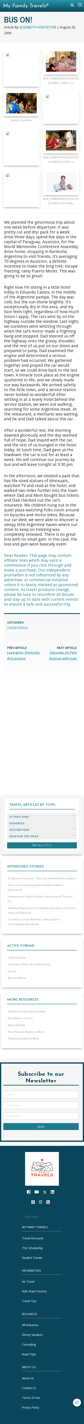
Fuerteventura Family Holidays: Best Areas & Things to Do (40, 899)
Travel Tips (29, 1301)
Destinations (19, 830)
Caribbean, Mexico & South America (29, 964)
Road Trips (29, 1354)
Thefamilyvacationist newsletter (27, 1011)
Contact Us (29, 1388)
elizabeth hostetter (38, 27)
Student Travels (32, 1258)
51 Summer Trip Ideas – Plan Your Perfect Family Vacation (42, 878)
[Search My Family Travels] (72, 6)
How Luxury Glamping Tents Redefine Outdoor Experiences (36, 887)
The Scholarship (32, 1248)
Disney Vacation (32, 1335)
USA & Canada (16, 958)
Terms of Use (31, 1398)
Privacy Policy (30, 1407)
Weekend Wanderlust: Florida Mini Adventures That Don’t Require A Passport (42, 910)
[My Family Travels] (42, 1168)
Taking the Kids (16, 1025)
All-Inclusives (30, 1325)
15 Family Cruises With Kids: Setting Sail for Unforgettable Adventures (34, 922)
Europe (12, 971)
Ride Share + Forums (20, 1018)
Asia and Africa (17, 978)
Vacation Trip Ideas (24, 836)
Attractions (19, 817)
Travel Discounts (33, 1238)
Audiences (17, 823)
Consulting (29, 1344)
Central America (17, 627)
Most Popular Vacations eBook (26, 1032)
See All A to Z (42, 845)
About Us (28, 1378)
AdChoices (32, 1217)
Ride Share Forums (34, 1291)
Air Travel (28, 1282)
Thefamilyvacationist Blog (23, 1038)
